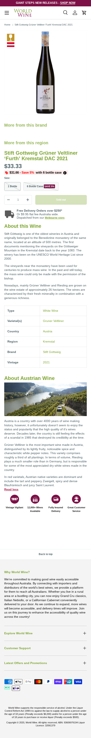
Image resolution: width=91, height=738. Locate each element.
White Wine (10, 37)
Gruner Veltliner (53, 321)
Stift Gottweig (52, 352)
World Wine (31, 722)
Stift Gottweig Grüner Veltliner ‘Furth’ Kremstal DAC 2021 (44, 24)
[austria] (10, 44)
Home (7, 24)
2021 (46, 362)
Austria (47, 331)
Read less (11, 489)
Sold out (61, 199)
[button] (84, 12)
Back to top (45, 554)
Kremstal (49, 341)
